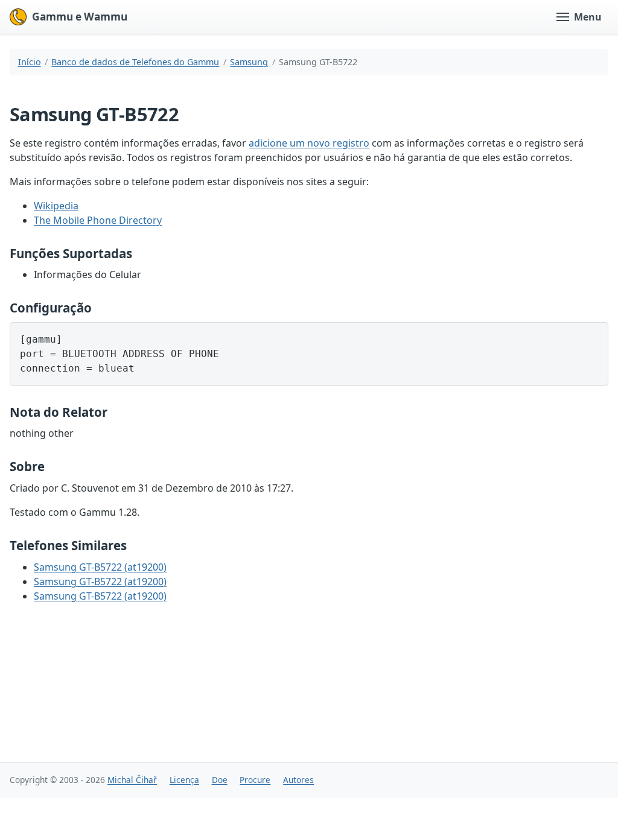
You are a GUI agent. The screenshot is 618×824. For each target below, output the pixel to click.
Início (29, 62)
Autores (298, 779)
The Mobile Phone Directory (98, 220)
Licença (184, 779)
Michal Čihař (132, 779)
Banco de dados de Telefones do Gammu (135, 62)
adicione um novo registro (309, 143)
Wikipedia (56, 205)
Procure (255, 779)
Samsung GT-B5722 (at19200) (100, 567)
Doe (220, 779)
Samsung (249, 62)
